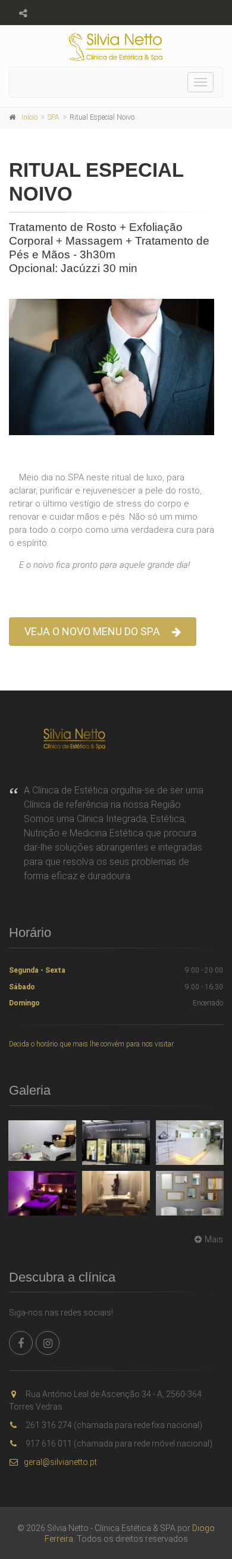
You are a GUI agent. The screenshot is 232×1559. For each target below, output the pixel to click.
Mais (214, 1239)
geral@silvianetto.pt (60, 1462)
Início (29, 117)
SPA (53, 117)
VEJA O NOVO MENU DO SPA (92, 631)
